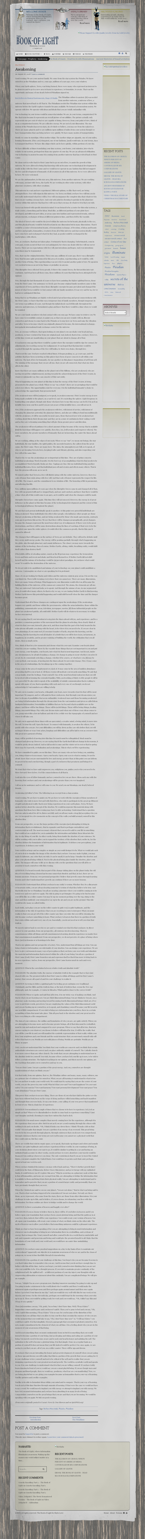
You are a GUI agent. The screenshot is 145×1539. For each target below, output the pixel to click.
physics (119, 263)
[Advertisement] (116, 109)
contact (107, 229)
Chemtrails (108, 226)
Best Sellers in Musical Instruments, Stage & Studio (36, 98)
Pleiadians (69, 1409)
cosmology (113, 229)
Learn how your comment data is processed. (65, 1437)
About (112, 1513)
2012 (107, 216)
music (112, 260)
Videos (78, 54)
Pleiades (62, 1409)
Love (106, 257)
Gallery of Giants (112, 172)
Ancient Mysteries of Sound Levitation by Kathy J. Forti (114, 188)
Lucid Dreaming (115, 257)
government (108, 248)
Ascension (115, 216)
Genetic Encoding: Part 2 (36, 1492)
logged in (29, 1434)
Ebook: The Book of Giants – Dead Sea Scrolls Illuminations (115, 179)
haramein (115, 248)
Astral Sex (114, 220)
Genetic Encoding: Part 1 (36, 1485)
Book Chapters (33, 54)
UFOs (106, 292)
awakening (108, 223)
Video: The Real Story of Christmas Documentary (96, 59)
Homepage (22, 59)
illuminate (118, 252)
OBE (117, 260)
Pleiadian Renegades (112, 271)
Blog (48, 54)
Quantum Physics (121, 275)
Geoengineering (109, 245)
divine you (121, 232)
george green (119, 245)
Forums (57, 54)
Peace (113, 263)
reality (106, 280)
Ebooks (68, 54)
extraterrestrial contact (113, 238)
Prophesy (89, 54)
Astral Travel (122, 220)
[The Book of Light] (37, 40)
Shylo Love (58, 1513)
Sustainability (121, 289)
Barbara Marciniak (51, 1409)
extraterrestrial (119, 235)
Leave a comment (38, 74)
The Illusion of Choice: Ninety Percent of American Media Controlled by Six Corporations (115, 162)
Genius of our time (118, 242)
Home (20, 54)
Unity (111, 292)
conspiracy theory (119, 226)
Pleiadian (118, 267)
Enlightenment (108, 235)
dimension (113, 232)
